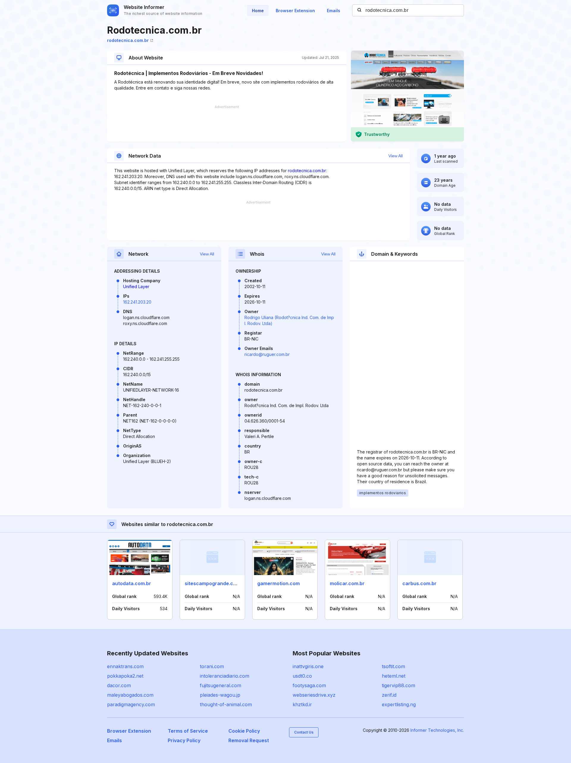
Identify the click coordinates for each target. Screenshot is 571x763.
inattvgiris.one (308, 666)
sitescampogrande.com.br (216, 583)
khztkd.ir (302, 704)
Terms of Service (188, 731)
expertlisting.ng (399, 704)
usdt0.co (302, 676)
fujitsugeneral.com (220, 685)
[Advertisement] (226, 123)
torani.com (212, 666)
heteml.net (393, 676)
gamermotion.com (278, 583)
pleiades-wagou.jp (220, 695)
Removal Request (248, 740)
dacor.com (119, 685)
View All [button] (395, 155)
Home (258, 10)
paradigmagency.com (131, 704)
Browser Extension (295, 10)
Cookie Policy (244, 731)
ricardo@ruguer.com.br (267, 354)
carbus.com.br (419, 583)
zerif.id (389, 695)
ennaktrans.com (125, 666)
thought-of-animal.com (226, 704)
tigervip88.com (398, 685)
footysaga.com (309, 685)
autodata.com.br (131, 583)
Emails (333, 10)
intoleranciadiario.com (224, 676)
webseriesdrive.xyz (314, 695)
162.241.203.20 (137, 301)
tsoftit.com (393, 666)
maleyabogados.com (130, 695)
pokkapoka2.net (125, 676)
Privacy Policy (184, 740)
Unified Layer (136, 286)
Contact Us (303, 732)
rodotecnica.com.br (128, 40)
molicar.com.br (347, 583)
